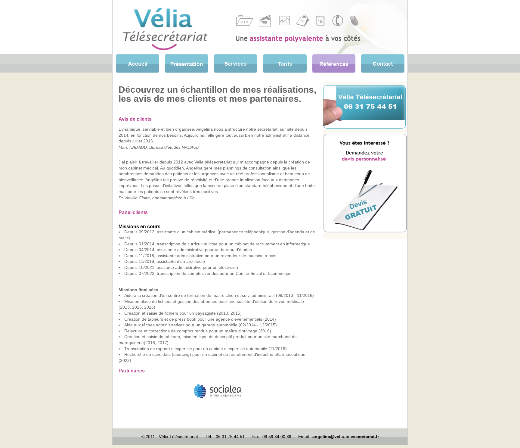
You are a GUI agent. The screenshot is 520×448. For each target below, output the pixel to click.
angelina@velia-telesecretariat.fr (345, 436)
